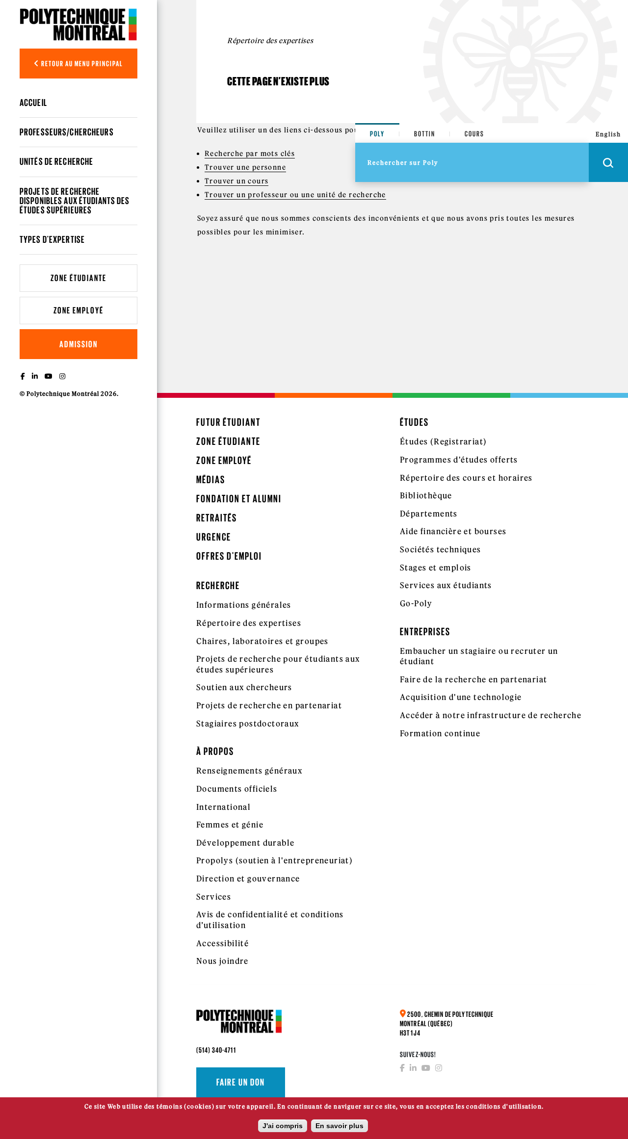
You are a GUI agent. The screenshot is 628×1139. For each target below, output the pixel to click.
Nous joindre (222, 961)
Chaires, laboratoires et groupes (262, 641)
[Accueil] (78, 24)
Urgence (213, 537)
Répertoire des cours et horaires (466, 478)
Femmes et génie (229, 824)
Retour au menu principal (81, 63)
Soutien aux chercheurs (244, 687)
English (608, 134)
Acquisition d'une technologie (461, 697)
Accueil (33, 102)
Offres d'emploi (229, 556)
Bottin (424, 133)
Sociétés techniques (440, 549)
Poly (377, 133)
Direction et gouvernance (248, 878)
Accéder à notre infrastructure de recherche (490, 715)
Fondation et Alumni (239, 498)
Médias (210, 479)
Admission (78, 344)
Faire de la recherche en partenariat (473, 679)
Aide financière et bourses (453, 531)
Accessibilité (222, 943)
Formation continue (440, 733)
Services (213, 897)
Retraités (216, 517)
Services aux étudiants (446, 585)
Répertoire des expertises (248, 623)
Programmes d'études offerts (459, 460)
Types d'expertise (52, 239)
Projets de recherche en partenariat (269, 705)
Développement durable (245, 843)
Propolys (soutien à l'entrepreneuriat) (274, 860)
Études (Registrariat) (443, 441)
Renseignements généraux (249, 771)
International (223, 807)
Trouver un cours (236, 181)
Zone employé (78, 310)
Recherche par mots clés (250, 153)
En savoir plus (339, 1126)
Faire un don (240, 1082)
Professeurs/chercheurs (67, 132)
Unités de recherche (56, 161)
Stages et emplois (435, 567)
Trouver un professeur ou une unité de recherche (295, 194)
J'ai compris (282, 1126)
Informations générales (243, 605)
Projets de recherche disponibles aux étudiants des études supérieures (75, 200)
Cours (474, 133)
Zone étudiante (78, 278)
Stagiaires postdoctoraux (247, 723)
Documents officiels (237, 789)
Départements (429, 513)
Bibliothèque (426, 495)
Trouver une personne (245, 167)
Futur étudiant (228, 422)
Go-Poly (416, 603)
